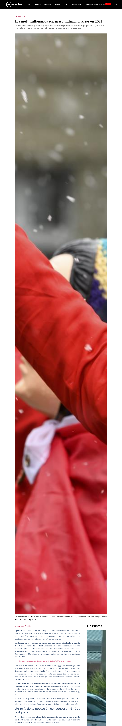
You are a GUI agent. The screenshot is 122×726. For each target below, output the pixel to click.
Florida (38, 5)
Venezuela (76, 5)
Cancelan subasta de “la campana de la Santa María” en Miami (45, 661)
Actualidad (20, 16)
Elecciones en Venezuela (97, 4)
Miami (57, 5)
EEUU (66, 5)
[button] (29, 4)
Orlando (47, 5)
